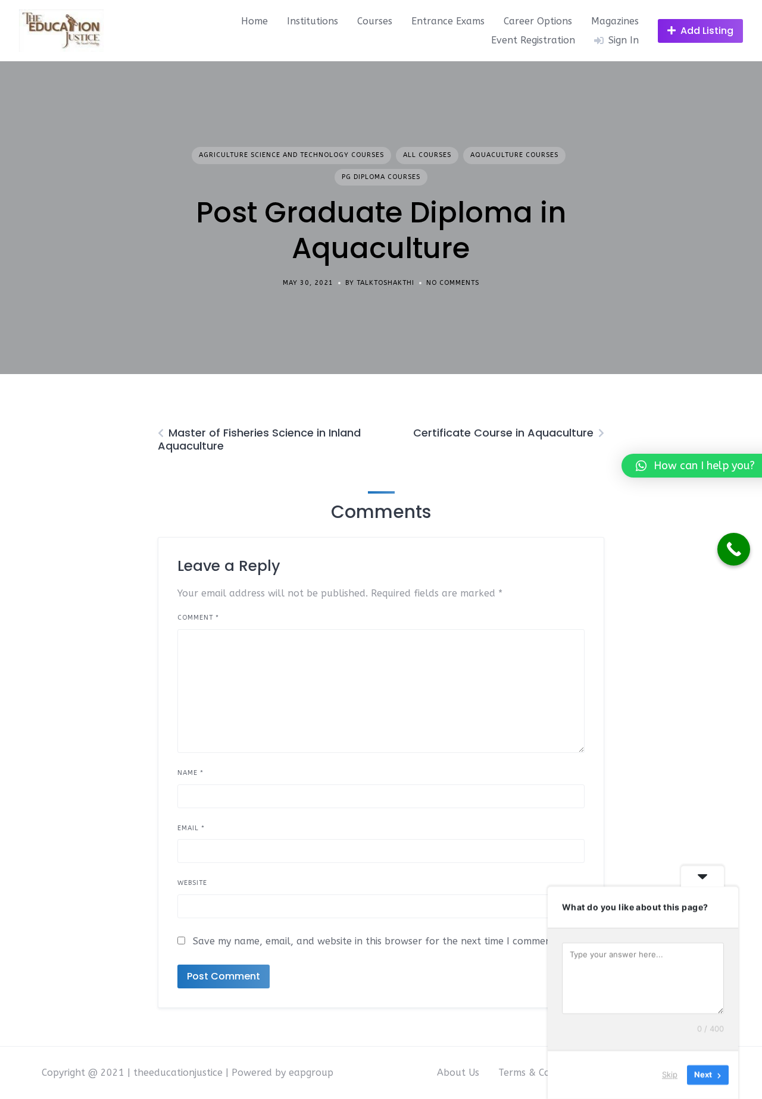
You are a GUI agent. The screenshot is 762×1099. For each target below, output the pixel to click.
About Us (458, 1072)
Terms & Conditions (542, 1072)
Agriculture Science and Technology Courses (291, 155)
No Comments (452, 283)
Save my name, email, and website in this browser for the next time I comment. (375, 941)
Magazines (615, 21)
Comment (198, 617)
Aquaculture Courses (514, 155)
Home (254, 21)
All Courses (427, 155)
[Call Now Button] (733, 549)
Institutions (312, 21)
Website (192, 883)
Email (191, 828)
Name (190, 773)
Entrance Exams (448, 21)
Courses (374, 21)
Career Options (538, 21)
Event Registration (533, 40)
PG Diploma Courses (381, 177)
